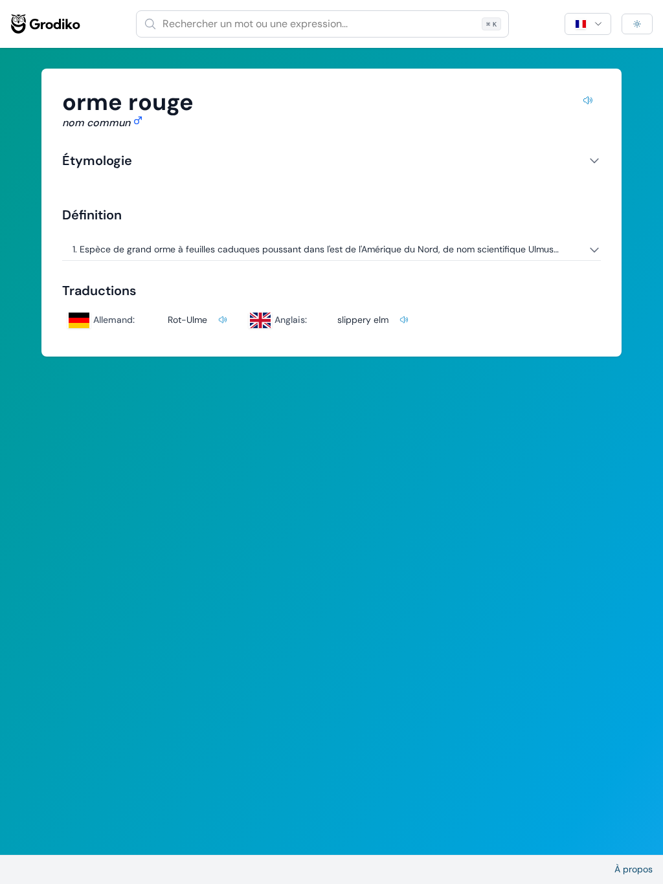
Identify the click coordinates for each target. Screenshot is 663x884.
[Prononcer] (588, 102)
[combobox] (322, 24)
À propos (633, 869)
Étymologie (97, 160)
